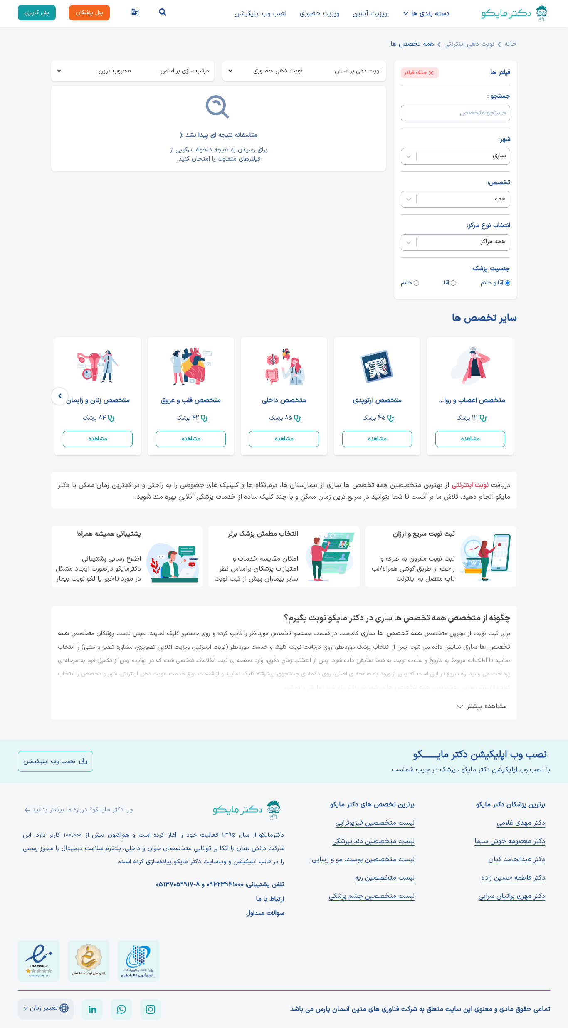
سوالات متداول (265, 913)
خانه (510, 44)
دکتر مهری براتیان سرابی (512, 896)
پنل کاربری (37, 12)
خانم (406, 283)
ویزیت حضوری (319, 14)
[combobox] (505, 156)
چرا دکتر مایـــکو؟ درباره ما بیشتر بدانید (82, 810)
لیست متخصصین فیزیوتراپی (375, 823)
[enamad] (38, 961)
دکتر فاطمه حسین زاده (513, 878)
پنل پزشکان (89, 12)
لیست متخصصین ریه (385, 878)
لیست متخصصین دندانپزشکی (373, 841)
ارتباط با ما (270, 899)
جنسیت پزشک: (491, 269)
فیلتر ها (500, 72)
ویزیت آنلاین (370, 14)
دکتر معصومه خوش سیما (509, 841)
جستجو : (498, 96)
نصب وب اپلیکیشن (260, 14)
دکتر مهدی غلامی (521, 823)
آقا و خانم (492, 283)
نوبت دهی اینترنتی (469, 44)
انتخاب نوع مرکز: (488, 225)
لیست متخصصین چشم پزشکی (372, 896)
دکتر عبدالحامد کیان (517, 860)
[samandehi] (88, 961)
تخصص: (499, 183)
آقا (446, 283)
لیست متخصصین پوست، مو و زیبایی (363, 860)
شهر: (504, 139)
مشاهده (470, 439)
